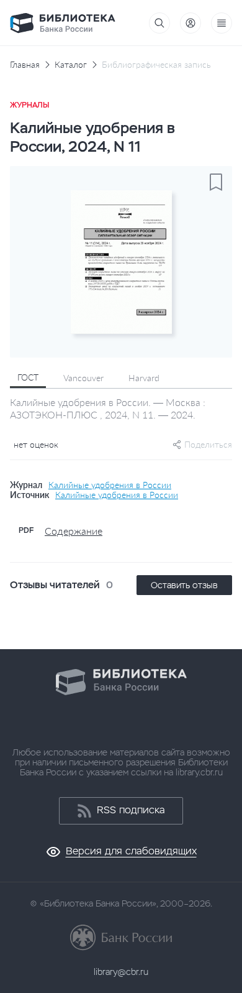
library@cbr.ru (121, 971)
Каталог (71, 65)
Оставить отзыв (184, 585)
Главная (25, 65)
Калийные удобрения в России (109, 485)
